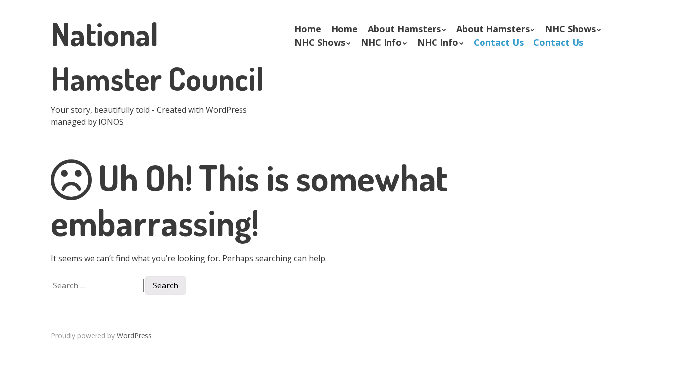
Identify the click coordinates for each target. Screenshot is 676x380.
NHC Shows (570, 29)
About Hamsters (404, 29)
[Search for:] (98, 284)
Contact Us (499, 42)
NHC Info (381, 42)
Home (307, 29)
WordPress (134, 335)
